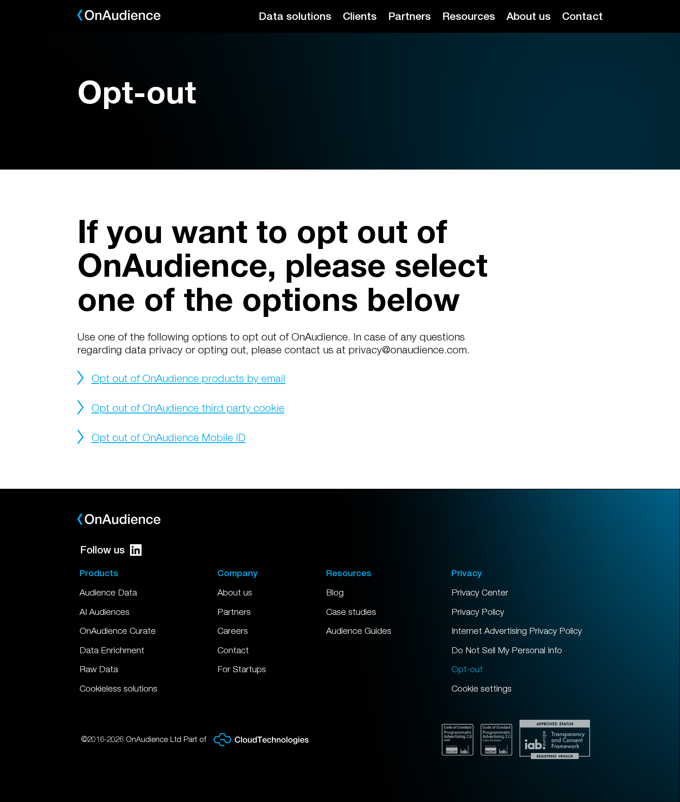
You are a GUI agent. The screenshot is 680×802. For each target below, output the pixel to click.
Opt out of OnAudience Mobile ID (169, 437)
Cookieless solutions (118, 688)
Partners (409, 16)
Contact (582, 16)
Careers (232, 631)
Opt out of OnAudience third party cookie (188, 407)
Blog (335, 592)
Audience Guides (358, 631)
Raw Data (99, 669)
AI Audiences (105, 612)
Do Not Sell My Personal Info (506, 650)
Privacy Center (479, 592)
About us (528, 16)
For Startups (241, 669)
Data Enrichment (112, 650)
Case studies (351, 612)
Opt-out (467, 669)
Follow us (102, 550)
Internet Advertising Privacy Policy (516, 631)
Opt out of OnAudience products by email (188, 378)
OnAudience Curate (118, 631)
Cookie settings (481, 688)
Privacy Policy (477, 612)
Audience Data (108, 592)
